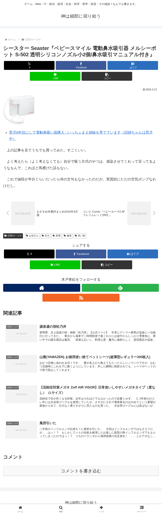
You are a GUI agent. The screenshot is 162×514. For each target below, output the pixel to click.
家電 (58, 235)
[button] (107, 76)
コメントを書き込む (81, 470)
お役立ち (34, 235)
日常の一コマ (15, 235)
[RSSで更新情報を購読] (81, 298)
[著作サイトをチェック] (41, 288)
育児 (47, 235)
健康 (69, 235)
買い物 (81, 235)
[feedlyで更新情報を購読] (120, 288)
